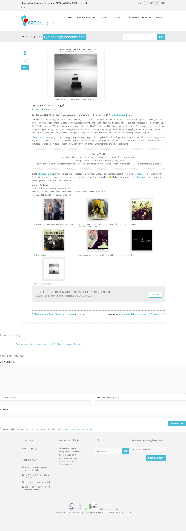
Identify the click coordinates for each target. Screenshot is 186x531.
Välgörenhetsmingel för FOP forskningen (59, 314)
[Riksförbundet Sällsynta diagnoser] (101, 509)
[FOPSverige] (38, 25)
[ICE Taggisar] (117, 509)
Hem (70, 17)
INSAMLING (67, 464)
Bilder (103, 17)
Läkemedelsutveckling (139, 17)
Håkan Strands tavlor (41, 137)
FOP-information (86, 17)
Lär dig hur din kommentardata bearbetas (73, 429)
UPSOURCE (127, 513)
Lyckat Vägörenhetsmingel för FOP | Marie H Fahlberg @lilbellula (52, 344)
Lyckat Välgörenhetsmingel (48, 105)
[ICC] (71, 509)
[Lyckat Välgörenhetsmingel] (25, 53)
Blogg (159, 17)
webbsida (4, 409)
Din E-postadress (107, 397)
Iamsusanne (45, 174)
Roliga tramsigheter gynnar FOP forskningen (136, 314)
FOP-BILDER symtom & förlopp (39, 482)
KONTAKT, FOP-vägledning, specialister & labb (37, 468)
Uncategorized (34, 36)
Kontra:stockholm (122, 115)
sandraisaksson (140, 177)
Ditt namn (9, 397)
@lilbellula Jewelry (142, 174)
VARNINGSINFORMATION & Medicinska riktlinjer (37, 488)
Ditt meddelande (7, 362)
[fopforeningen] (94, 509)
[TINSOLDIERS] (80, 509)
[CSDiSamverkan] (109, 509)
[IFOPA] (86, 509)
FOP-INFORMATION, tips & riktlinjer (37, 476)
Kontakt (116, 17)
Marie (36, 109)
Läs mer (156, 294)
